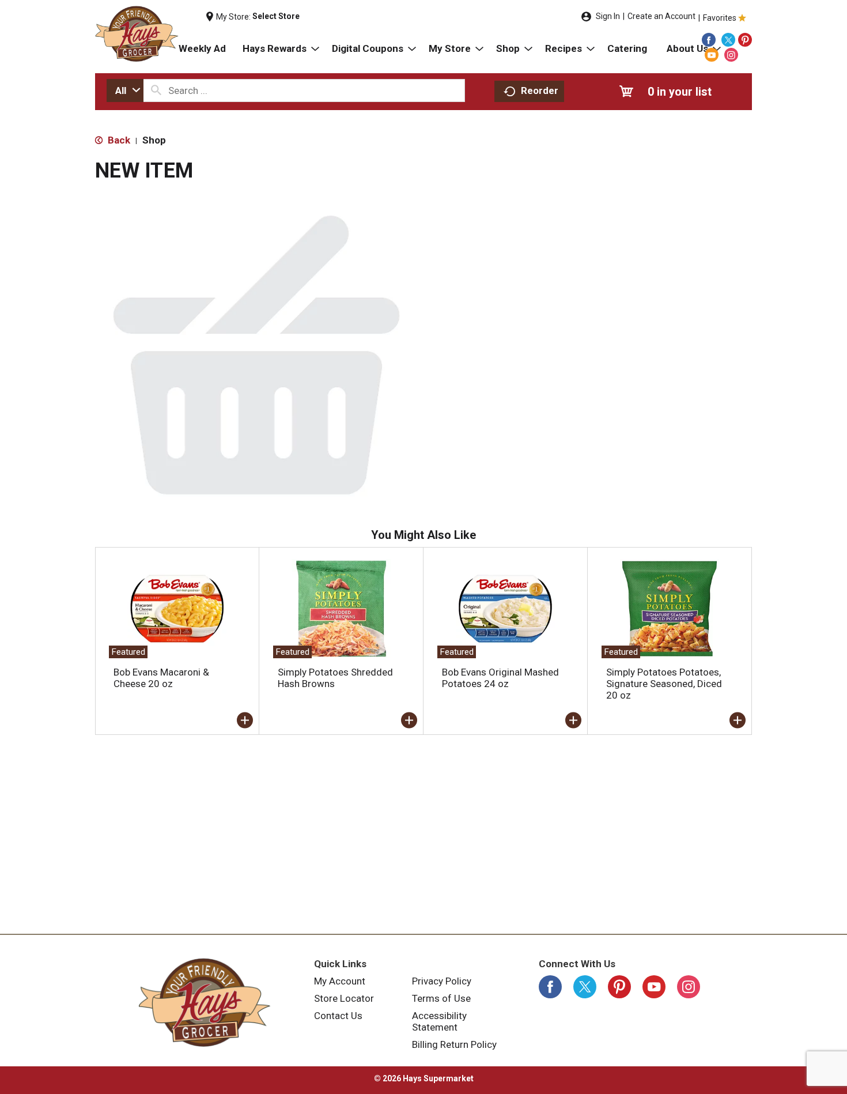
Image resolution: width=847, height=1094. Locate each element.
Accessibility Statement (439, 1021)
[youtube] (712, 55)
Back (117, 140)
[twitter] (728, 40)
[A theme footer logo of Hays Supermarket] (204, 1002)
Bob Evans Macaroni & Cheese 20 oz (161, 677)
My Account (339, 981)
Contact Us (338, 1015)
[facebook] (709, 40)
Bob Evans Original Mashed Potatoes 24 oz (500, 677)
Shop (154, 140)
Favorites (719, 17)
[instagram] (731, 55)
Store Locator (344, 998)
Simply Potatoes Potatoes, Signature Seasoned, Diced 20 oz (664, 683)
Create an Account (661, 16)
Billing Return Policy (454, 1044)
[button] (245, 720)
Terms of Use (441, 998)
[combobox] (125, 90)
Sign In (608, 16)
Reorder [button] (539, 90)
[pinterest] (745, 40)
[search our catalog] (156, 90)
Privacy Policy (441, 981)
